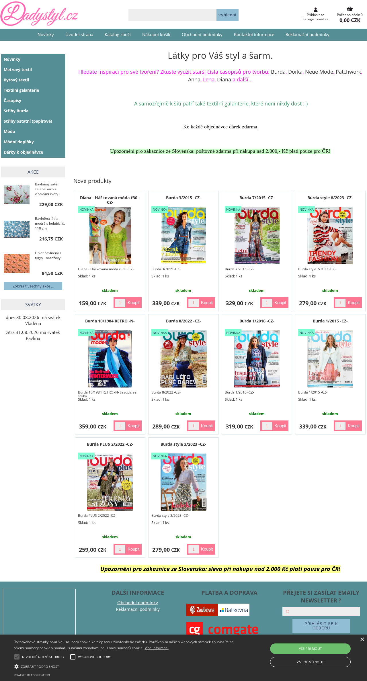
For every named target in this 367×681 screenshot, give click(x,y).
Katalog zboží (118, 35)
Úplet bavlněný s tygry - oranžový (48, 255)
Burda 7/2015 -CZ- (256, 197)
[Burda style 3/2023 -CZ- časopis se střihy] (183, 482)
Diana (224, 79)
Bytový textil (16, 80)
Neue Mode (319, 71)
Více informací (157, 647)
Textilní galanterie (21, 90)
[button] (124, 666)
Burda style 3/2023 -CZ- (183, 444)
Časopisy (12, 100)
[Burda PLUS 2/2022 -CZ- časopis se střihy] (110, 482)
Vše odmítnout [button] (310, 662)
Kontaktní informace (254, 35)
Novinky (46, 35)
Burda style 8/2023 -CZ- (330, 197)
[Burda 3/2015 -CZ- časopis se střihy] (183, 235)
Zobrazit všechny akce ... (33, 286)
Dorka (295, 71)
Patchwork (348, 71)
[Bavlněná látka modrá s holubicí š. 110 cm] (17, 230)
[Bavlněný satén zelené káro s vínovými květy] (17, 195)
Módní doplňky (19, 141)
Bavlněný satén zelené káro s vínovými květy (47, 189)
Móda (9, 131)
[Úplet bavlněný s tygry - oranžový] (17, 264)
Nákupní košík (156, 35)
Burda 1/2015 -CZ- (330, 321)
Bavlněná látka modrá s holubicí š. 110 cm (50, 223)
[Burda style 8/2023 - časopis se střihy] (330, 235)
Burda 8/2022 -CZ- (183, 321)
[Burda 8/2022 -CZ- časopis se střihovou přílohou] (183, 359)
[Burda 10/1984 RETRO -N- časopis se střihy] (110, 359)
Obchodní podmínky (202, 35)
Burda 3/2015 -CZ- (183, 197)
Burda (278, 71)
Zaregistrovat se (315, 19)
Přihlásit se (315, 14)
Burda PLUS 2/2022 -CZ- (110, 444)
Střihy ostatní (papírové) (28, 121)
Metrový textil (18, 69)
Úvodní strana (79, 35)
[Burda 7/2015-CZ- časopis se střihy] (257, 235)
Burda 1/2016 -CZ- (256, 321)
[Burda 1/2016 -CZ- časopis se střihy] (257, 359)
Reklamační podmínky (307, 35)
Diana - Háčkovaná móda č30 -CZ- (110, 200)
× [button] (362, 639)
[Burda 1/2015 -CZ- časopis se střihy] (330, 359)
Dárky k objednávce (23, 152)
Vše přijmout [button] (310, 648)
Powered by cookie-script (32, 675)
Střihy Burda (16, 111)
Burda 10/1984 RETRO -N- (110, 321)
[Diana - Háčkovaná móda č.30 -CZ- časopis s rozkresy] (110, 235)
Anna (194, 79)
